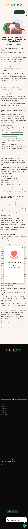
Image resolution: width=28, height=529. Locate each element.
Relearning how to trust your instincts (12, 220)
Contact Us (3, 402)
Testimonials (3, 410)
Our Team (3, 406)
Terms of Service (4, 414)
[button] (26, 16)
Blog (2, 404)
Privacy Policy (4, 412)
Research (3, 400)
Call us (2, 464)
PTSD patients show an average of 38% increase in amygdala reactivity (12, 134)
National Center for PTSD (18, 76)
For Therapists (4, 408)
